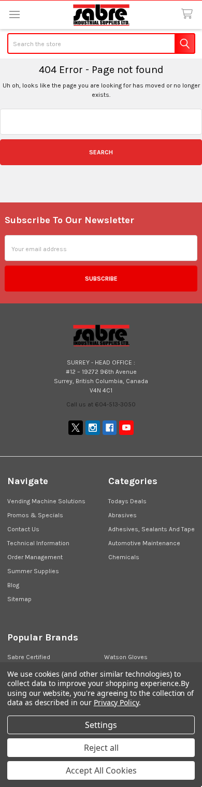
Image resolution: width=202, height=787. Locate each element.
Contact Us (23, 529)
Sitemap (19, 599)
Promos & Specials (35, 515)
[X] (75, 427)
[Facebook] (110, 427)
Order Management (35, 557)
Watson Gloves (126, 657)
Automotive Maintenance (144, 543)
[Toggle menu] (14, 14)
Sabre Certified (28, 657)
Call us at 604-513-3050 (101, 404)
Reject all (101, 747)
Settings (101, 725)
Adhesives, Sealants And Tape (151, 529)
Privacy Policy (116, 702)
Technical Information (38, 543)
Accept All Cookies (101, 770)
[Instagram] (92, 427)
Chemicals (123, 557)
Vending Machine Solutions (46, 501)
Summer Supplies (33, 571)
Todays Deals (127, 501)
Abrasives (122, 515)
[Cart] (189, 14)
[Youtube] (126, 427)
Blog (13, 585)
